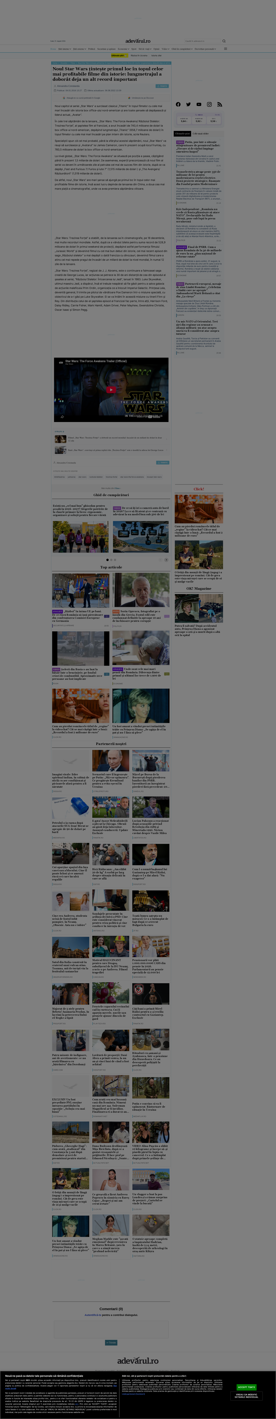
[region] (138, 1395)
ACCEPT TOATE (246, 1387)
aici (76, 1404)
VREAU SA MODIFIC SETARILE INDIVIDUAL (246, 1396)
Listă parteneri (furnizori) (133, 1394)
